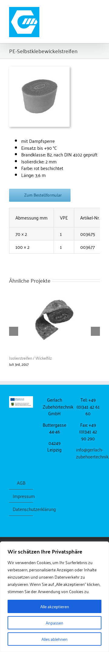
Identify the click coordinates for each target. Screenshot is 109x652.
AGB (21, 482)
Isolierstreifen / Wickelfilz (30, 357)
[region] (54, 596)
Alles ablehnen (54, 639)
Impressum (21, 496)
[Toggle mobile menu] (97, 9)
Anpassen (54, 622)
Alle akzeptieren (54, 606)
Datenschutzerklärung (21, 509)
